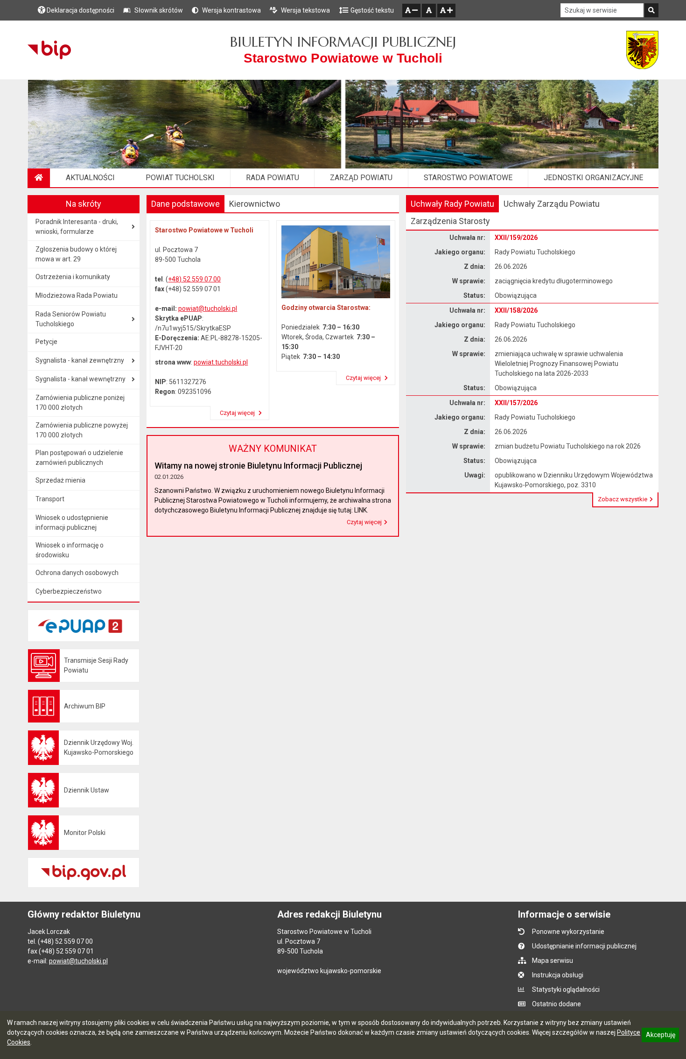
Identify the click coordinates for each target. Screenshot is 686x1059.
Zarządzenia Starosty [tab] (450, 221)
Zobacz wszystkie (622, 499)
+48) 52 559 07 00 (194, 279)
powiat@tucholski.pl (207, 308)
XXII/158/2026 (516, 310)
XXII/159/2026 (516, 237)
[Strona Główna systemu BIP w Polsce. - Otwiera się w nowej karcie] (49, 50)
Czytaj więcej (238, 412)
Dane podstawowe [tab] (185, 204)
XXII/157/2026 (516, 403)
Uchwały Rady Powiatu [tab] (452, 204)
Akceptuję (660, 1036)
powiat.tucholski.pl (221, 362)
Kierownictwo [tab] (254, 204)
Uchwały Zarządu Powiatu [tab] (552, 204)
